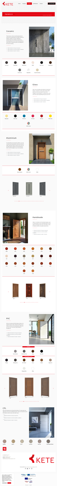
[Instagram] (32, 468)
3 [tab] (17, 201)
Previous (8, 190)
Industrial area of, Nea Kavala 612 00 (9, 458)
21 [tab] (41, 201)
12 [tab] (29, 201)
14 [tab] (32, 201)
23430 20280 (52, 3)
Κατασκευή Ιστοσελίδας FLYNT (32, 467)
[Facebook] (25, 468)
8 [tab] (24, 201)
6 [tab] (21, 201)
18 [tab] (37, 201)
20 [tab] (40, 201)
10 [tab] (32, 302)
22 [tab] (43, 201)
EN (46, 3)
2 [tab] (16, 201)
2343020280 (7, 457)
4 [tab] (24, 302)
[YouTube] (30, 468)
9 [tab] (25, 201)
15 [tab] (33, 201)
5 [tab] (20, 201)
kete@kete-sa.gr (7, 456)
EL (45, 3)
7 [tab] (28, 302)
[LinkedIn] (27, 468)
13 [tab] (36, 302)
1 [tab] (20, 302)
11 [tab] (28, 201)
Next (50, 190)
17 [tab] (36, 201)
